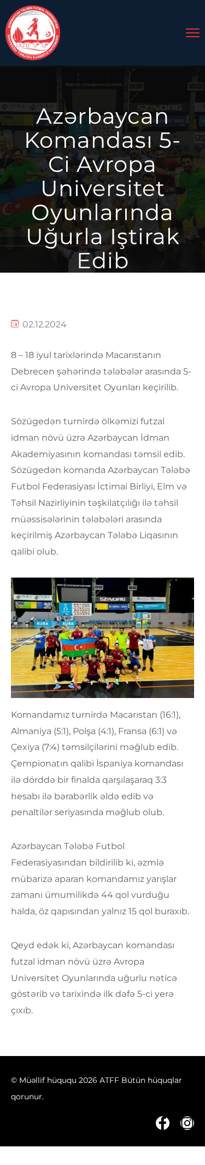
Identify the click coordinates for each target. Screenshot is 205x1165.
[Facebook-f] (162, 1123)
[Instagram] (187, 1123)
